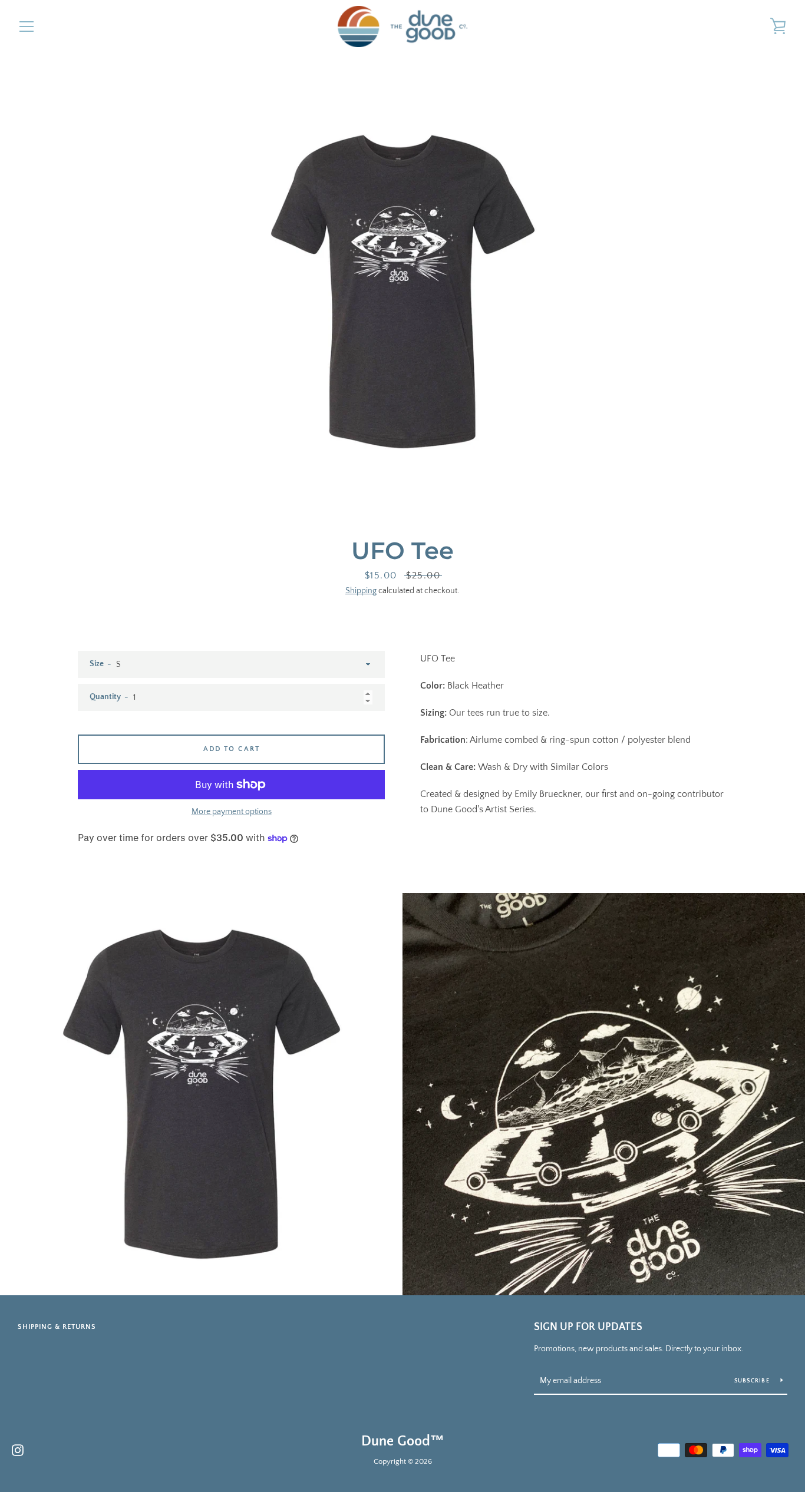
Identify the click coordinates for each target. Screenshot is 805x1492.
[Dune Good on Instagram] (18, 1449)
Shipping (361, 591)
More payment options (232, 811)
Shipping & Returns (57, 1327)
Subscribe (753, 1381)
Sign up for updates (588, 1327)
